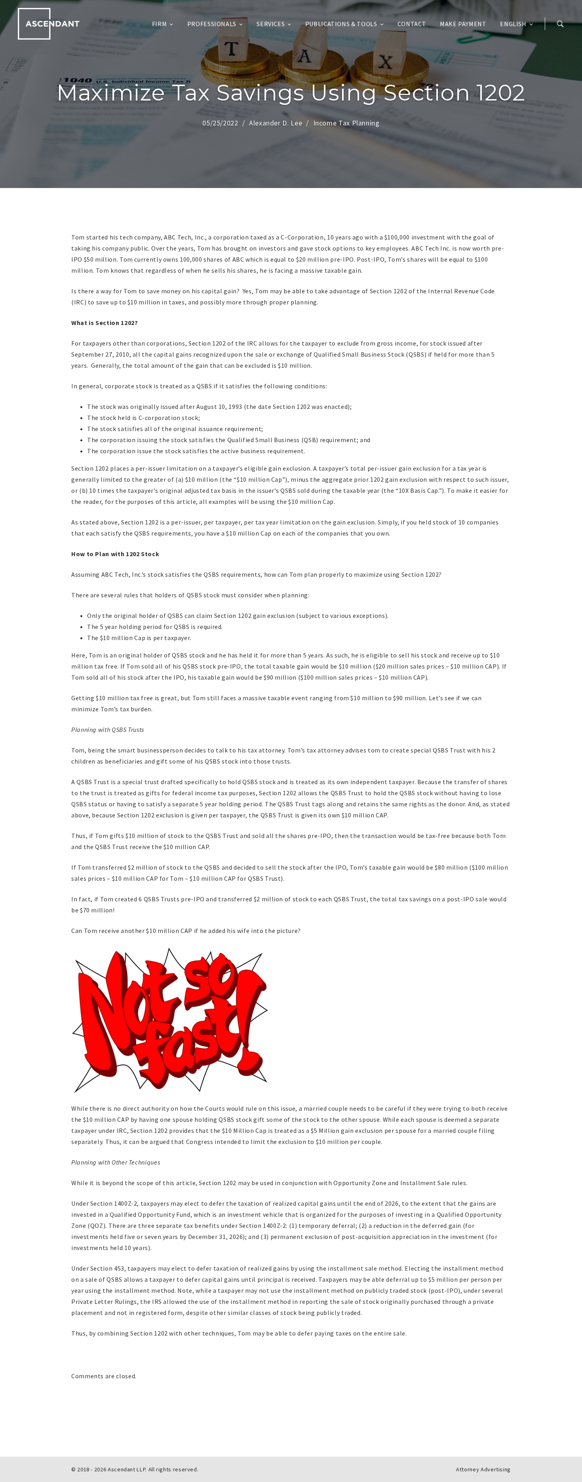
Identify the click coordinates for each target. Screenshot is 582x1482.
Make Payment (463, 24)
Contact (412, 24)
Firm (159, 24)
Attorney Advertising (483, 1469)
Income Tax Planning (346, 122)
